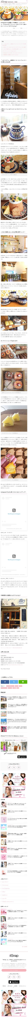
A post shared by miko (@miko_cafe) (14, 528)
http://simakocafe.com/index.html (16, 664)
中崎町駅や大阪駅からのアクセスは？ (11, 54)
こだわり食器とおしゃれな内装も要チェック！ (12, 49)
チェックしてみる (14, 970)
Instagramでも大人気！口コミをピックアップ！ (13, 52)
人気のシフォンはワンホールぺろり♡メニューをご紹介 (14, 47)
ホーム (2, 3)
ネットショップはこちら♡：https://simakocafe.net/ (11, 647)
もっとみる (24, 946)
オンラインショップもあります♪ (9, 51)
